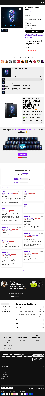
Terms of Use (38, 359)
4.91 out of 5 (25, 173)
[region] (22, 86)
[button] (28, 12)
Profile (35, 388)
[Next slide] (21, 296)
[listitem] (15, 287)
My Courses (41, 388)
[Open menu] (1, 2)
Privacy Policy (35, 360)
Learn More (22, 154)
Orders (31, 388)
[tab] (5, 304)
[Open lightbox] (20, 9)
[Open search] (41, 2)
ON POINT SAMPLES (10, 391)
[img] (5, 191)
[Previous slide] (20, 296)
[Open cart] (43, 2)
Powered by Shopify (20, 391)
